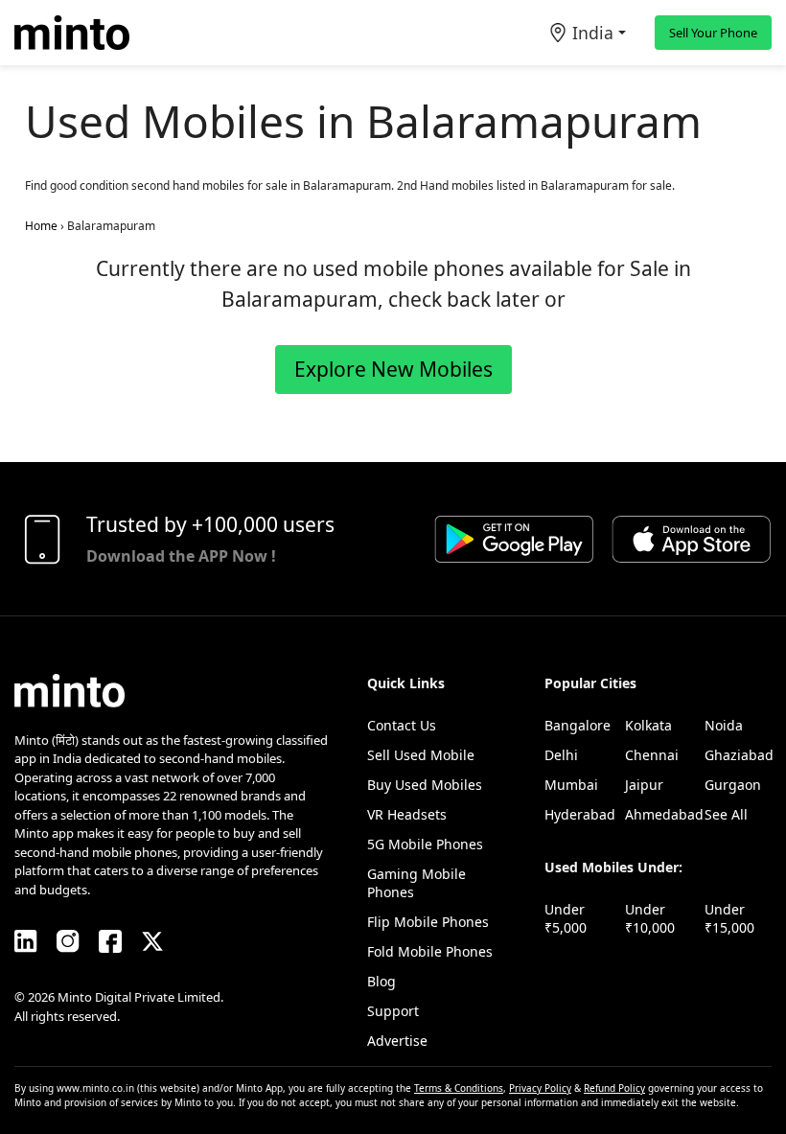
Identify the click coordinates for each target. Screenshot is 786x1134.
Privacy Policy (540, 1088)
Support (393, 1011)
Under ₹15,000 (729, 918)
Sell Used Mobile (420, 755)
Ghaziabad (739, 755)
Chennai (652, 755)
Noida (724, 725)
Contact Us (401, 725)
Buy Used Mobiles (424, 784)
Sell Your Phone (713, 32)
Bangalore (577, 725)
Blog (381, 981)
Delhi (561, 755)
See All (726, 814)
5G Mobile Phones (425, 844)
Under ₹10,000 (650, 918)
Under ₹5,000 (565, 918)
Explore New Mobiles (393, 369)
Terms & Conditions (458, 1088)
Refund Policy (614, 1088)
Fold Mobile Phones (430, 951)
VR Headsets (407, 814)
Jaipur (644, 784)
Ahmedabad (664, 814)
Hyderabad (579, 814)
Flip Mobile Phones (428, 922)
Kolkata (648, 725)
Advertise (397, 1040)
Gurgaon (733, 784)
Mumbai (571, 784)
